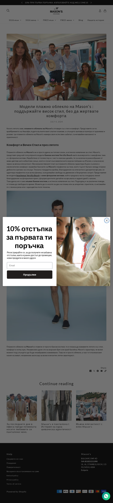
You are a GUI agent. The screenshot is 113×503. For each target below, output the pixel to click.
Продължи (29, 274)
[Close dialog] (106, 220)
